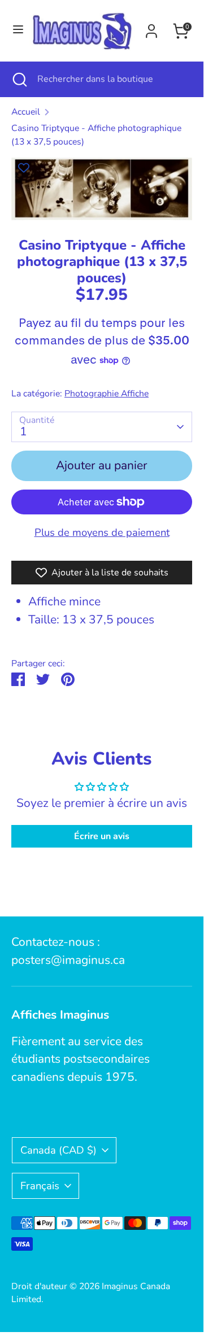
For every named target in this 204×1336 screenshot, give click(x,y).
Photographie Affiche (106, 393)
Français (39, 1185)
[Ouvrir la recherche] (18, 79)
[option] (101, 189)
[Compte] (151, 28)
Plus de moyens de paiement (102, 532)
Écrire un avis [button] (101, 836)
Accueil (25, 112)
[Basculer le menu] (15, 30)
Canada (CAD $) (58, 1150)
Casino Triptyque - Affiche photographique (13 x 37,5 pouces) (96, 135)
